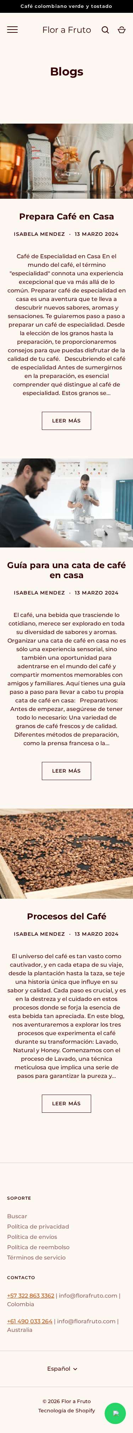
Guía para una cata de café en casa (66, 570)
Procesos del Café (66, 916)
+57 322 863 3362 (30, 1295)
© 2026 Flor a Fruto (67, 1401)
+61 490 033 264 (29, 1321)
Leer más (66, 420)
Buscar (17, 1216)
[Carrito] (121, 30)
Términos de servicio (36, 1257)
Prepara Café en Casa (66, 216)
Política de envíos (32, 1237)
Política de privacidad (38, 1226)
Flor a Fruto (66, 30)
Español (58, 1368)
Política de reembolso (38, 1247)
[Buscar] (105, 30)
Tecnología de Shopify (66, 1410)
